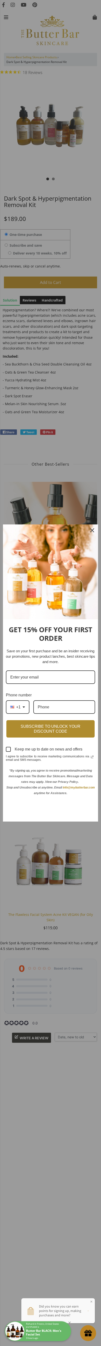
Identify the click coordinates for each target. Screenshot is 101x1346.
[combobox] (17, 707)
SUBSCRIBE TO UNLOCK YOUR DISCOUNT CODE (50, 728)
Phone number (19, 695)
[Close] (92, 530)
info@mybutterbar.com (79, 787)
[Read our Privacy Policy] (92, 757)
